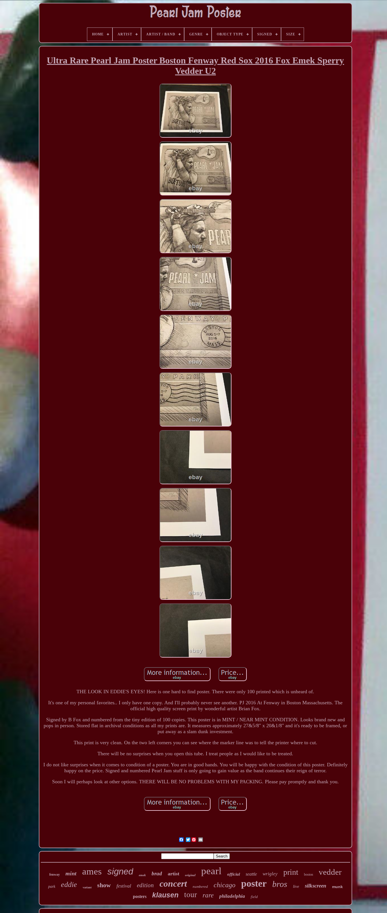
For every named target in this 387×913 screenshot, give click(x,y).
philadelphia (232, 896)
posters (139, 896)
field (254, 897)
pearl (211, 870)
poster (254, 883)
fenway (54, 874)
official (233, 874)
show (104, 885)
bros (279, 884)
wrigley (270, 873)
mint (70, 873)
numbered (200, 886)
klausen (165, 895)
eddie (69, 884)
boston (308, 874)
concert (173, 883)
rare (208, 895)
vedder (330, 871)
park (51, 886)
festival (123, 886)
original (190, 875)
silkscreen (315, 886)
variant (87, 887)
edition (145, 885)
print (290, 872)
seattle (251, 874)
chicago (224, 885)
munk (337, 886)
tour (190, 894)
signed (120, 871)
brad (157, 873)
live (296, 886)
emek (142, 875)
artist (173, 873)
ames (92, 871)
